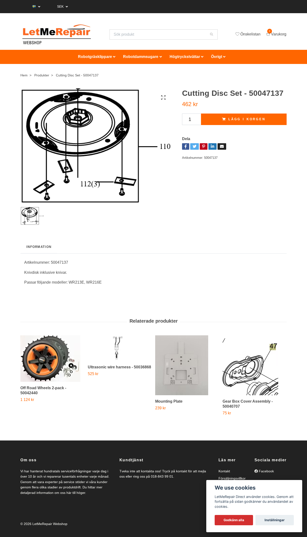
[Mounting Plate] (187, 368)
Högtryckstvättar (185, 59)
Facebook (266, 473)
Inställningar (275, 520)
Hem (24, 77)
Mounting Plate (169, 404)
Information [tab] (38, 249)
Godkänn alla (234, 520)
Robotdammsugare (140, 59)
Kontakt (224, 473)
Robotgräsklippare (95, 59)
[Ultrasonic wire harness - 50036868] (120, 350)
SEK (61, 6)
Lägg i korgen (247, 121)
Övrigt (216, 59)
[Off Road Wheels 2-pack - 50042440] (52, 361)
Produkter (41, 77)
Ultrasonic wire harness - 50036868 (119, 369)
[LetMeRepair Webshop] (60, 36)
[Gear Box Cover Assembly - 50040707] (254, 368)
